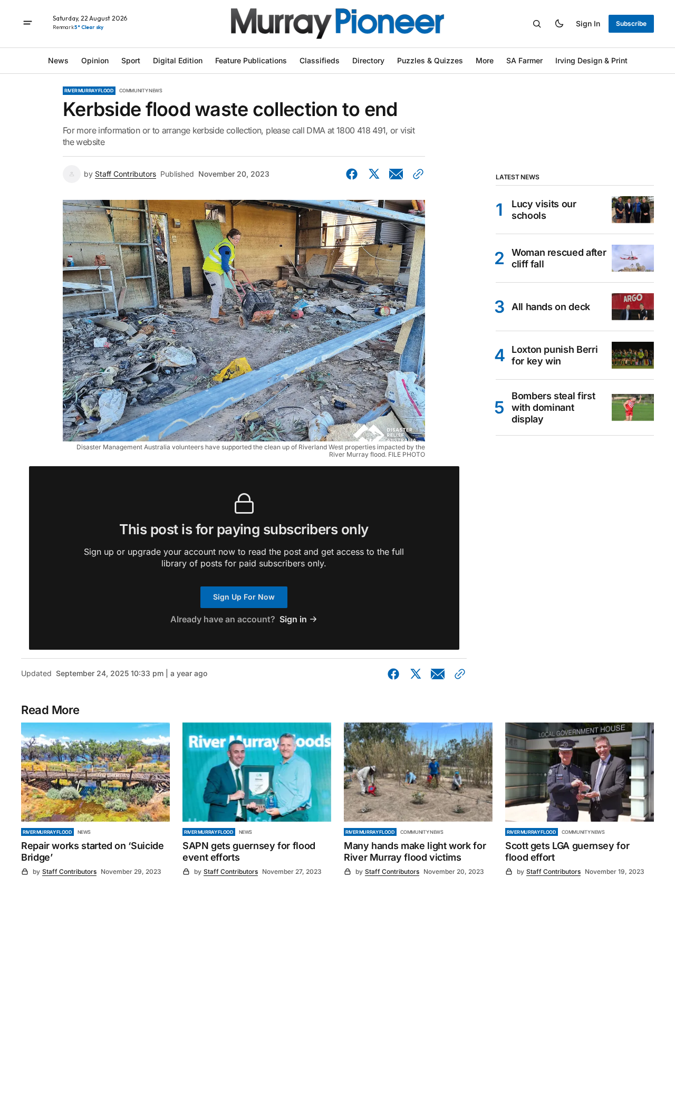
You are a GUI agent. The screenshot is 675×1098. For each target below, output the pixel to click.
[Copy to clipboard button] (416, 174)
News (58, 60)
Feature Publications (251, 60)
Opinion (95, 60)
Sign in (588, 23)
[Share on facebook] (354, 174)
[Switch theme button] (559, 23)
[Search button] (536, 23)
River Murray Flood (89, 90)
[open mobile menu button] (27, 23)
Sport (130, 60)
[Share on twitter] (374, 174)
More (485, 60)
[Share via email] (396, 174)
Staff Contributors (125, 174)
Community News (140, 90)
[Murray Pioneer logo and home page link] (337, 23)
